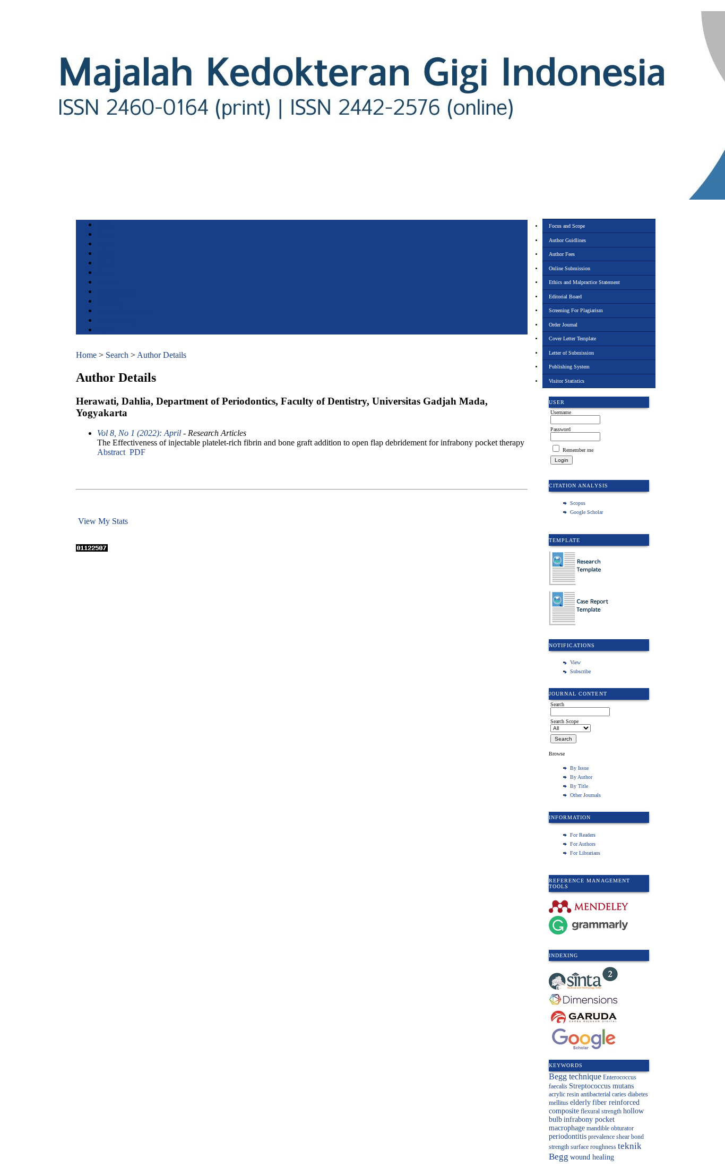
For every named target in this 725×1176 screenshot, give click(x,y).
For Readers (582, 835)
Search (105, 264)
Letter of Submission (571, 353)
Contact (106, 330)
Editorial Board (565, 296)
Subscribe (580, 671)
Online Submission (569, 268)
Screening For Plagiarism (576, 310)
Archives (107, 283)
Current (106, 273)
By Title (579, 786)
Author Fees (562, 254)
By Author (581, 777)
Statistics (108, 302)
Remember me (578, 450)
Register (107, 254)
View (575, 662)
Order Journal (563, 325)
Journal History (115, 321)
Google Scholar (586, 512)
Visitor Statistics (566, 381)
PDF (137, 452)
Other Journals (585, 795)
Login (104, 244)
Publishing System (569, 367)
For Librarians (585, 853)
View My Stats (103, 521)
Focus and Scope (567, 226)
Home (104, 225)
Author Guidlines (567, 240)
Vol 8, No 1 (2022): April (139, 432)
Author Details (161, 354)
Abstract (111, 452)
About (104, 235)
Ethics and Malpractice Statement (584, 282)
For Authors (582, 844)
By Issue (579, 768)
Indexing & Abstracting (125, 311)
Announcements (116, 292)
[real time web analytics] (92, 548)
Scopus (577, 503)
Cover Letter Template (572, 338)
